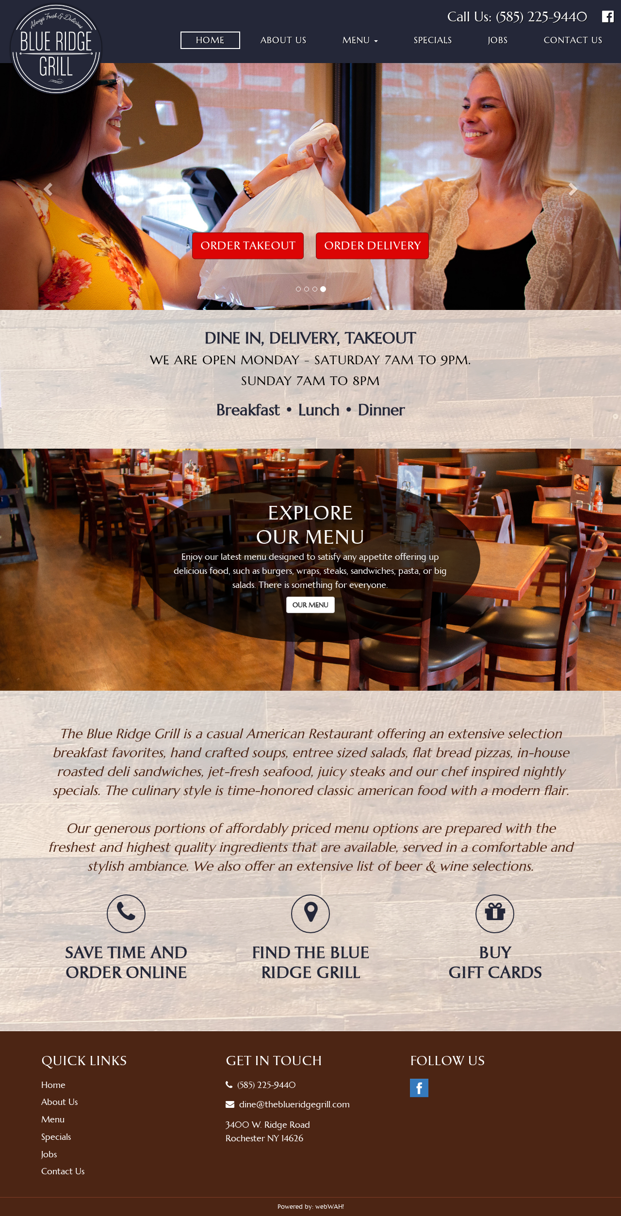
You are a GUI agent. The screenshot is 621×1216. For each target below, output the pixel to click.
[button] (46, 186)
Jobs (498, 40)
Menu (53, 1119)
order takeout (247, 246)
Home (210, 40)
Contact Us (573, 40)
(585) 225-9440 (542, 16)
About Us (284, 40)
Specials (433, 40)
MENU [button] (358, 40)
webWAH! (329, 1207)
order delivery (372, 246)
